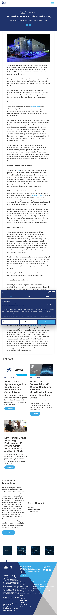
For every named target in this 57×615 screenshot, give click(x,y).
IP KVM (39, 20)
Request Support (37, 593)
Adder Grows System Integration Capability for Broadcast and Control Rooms (15, 387)
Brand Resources (49, 586)
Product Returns (37, 588)
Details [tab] (28, 296)
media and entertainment (38, 325)
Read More (10, 408)
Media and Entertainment (18, 20)
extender (35, 195)
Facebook (47, 570)
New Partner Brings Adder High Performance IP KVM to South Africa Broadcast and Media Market (15, 444)
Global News (32, 20)
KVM (45, 20)
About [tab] (47, 296)
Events (46, 588)
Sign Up (24, 575)
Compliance (23, 588)
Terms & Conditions (25, 586)
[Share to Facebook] (27, 25)
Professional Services (38, 591)
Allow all (46, 321)
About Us (22, 598)
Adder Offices (23, 600)
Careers (22, 602)
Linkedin (44, 570)
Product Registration (38, 586)
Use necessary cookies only (10, 321)
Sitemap (22, 584)
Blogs (23, 12)
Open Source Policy (25, 593)
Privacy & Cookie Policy (26, 591)
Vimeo (50, 570)
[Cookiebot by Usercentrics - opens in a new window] (48, 292)
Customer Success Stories (27, 607)
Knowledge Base (37, 584)
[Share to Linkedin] (30, 25)
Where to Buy (23, 604)
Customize (27, 321)
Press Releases (48, 591)
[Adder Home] (11, 564)
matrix (42, 195)
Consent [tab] (10, 296)
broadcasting (35, 107)
